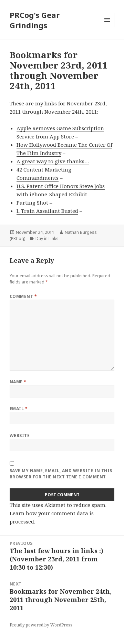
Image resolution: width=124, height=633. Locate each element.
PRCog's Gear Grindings (35, 20)
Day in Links (47, 238)
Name (18, 382)
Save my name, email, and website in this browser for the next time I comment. (61, 474)
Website (20, 435)
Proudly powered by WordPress (41, 625)
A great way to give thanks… (53, 161)
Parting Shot (32, 202)
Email (19, 409)
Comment (23, 296)
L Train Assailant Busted (47, 210)
